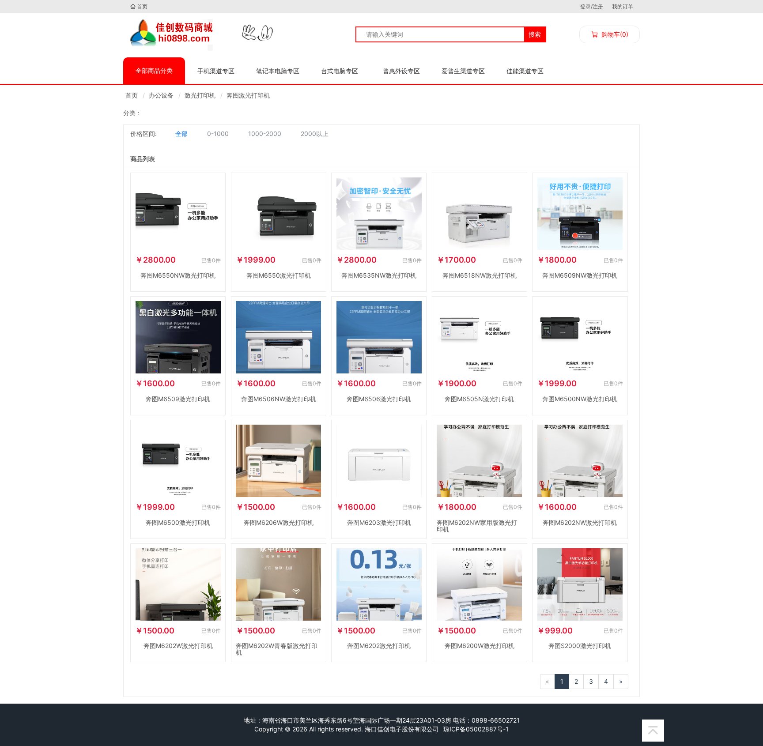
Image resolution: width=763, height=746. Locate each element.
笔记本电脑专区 (277, 71)
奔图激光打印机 (248, 95)
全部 (181, 133)
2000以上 (315, 133)
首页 (142, 6)
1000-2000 (264, 133)
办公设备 (161, 95)
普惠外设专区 (401, 71)
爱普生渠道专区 (463, 71)
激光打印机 (200, 95)
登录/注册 (591, 6)
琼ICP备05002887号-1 (476, 729)
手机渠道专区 (215, 71)
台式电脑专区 (339, 71)
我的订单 (622, 6)
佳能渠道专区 (525, 71)
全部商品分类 (154, 70)
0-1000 (218, 133)
